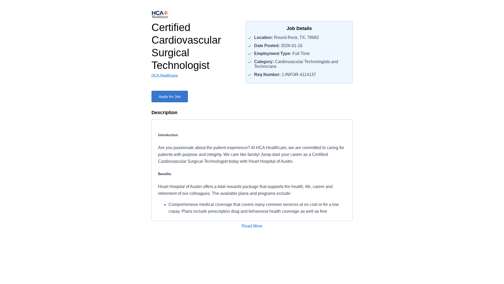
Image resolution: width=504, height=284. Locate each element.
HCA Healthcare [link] (164, 75)
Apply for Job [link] (170, 96)
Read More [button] (252, 226)
